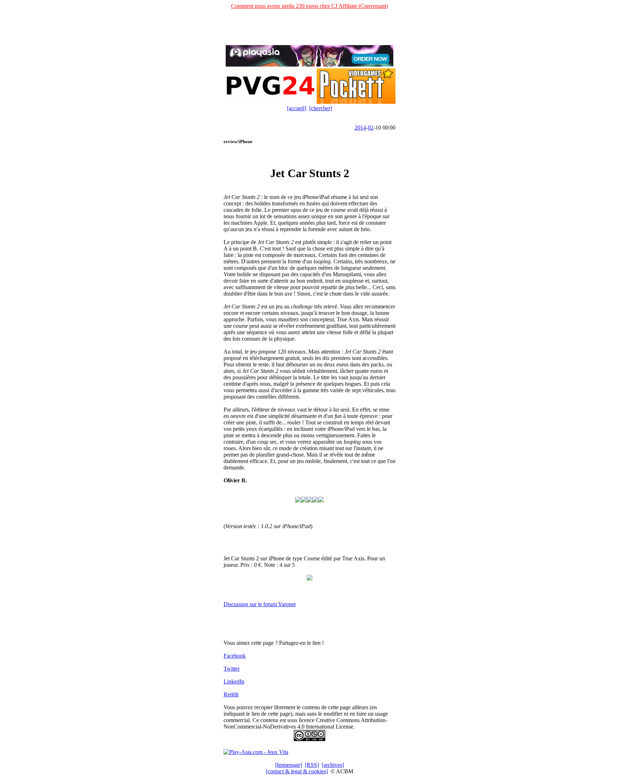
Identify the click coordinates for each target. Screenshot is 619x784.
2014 (360, 128)
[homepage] (288, 765)
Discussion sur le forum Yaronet (260, 604)
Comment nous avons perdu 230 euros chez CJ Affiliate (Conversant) (309, 6)
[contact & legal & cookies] (297, 771)
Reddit (231, 694)
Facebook (235, 656)
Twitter (232, 669)
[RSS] (312, 765)
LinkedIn (234, 681)
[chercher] (320, 108)
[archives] (333, 765)
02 (371, 128)
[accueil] (296, 108)
